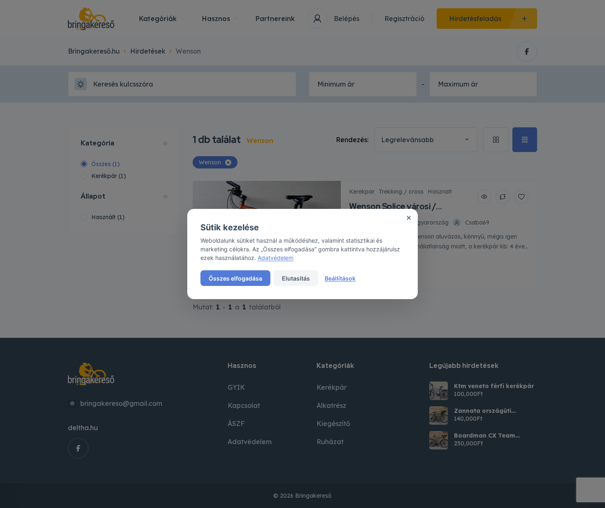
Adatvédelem (275, 257)
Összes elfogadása (235, 278)
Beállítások (340, 278)
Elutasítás (296, 278)
